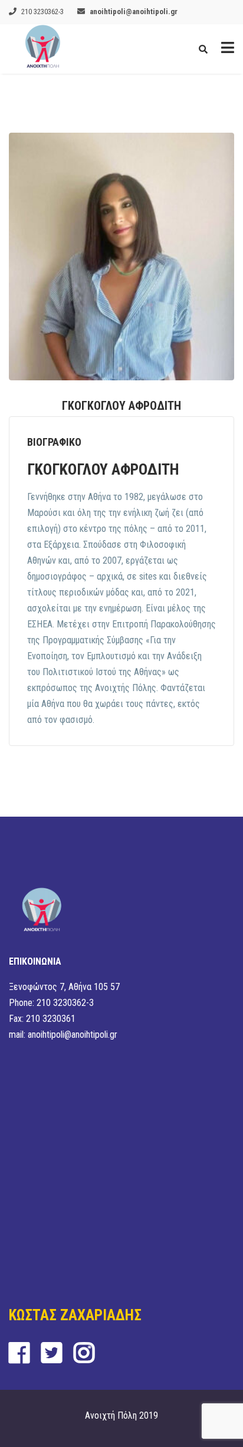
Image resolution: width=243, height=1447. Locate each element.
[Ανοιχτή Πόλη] (43, 49)
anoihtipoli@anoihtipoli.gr (134, 11)
